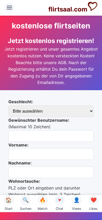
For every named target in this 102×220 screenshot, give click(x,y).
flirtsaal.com (67, 9)
